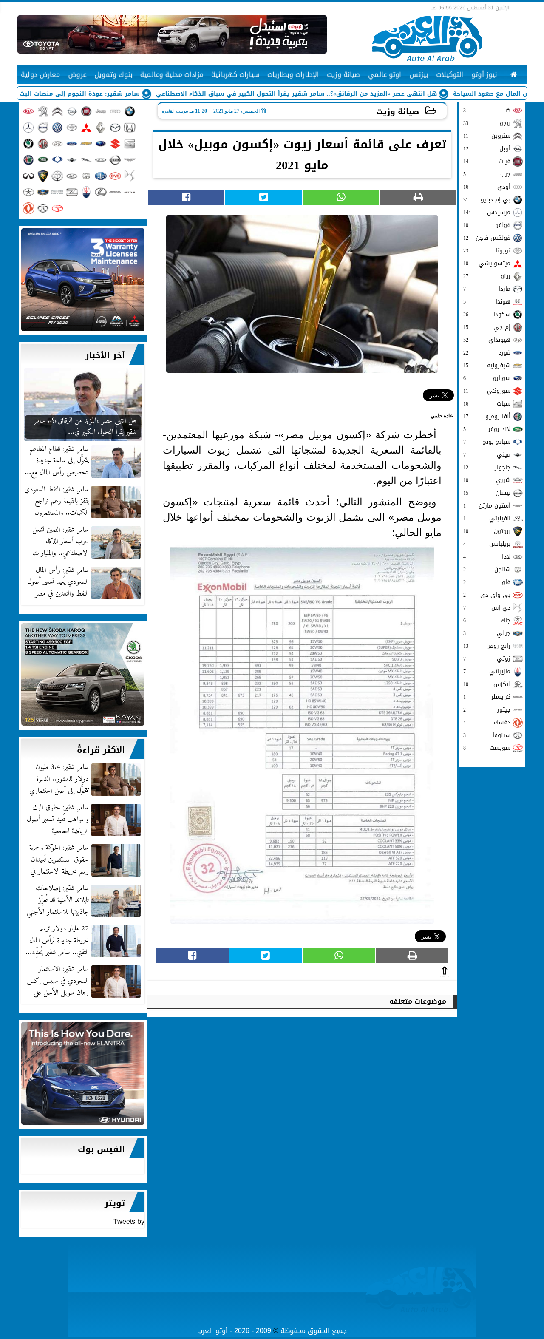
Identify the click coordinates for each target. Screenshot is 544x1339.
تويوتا (486, 250)
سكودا (486, 314)
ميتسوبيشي (486, 263)
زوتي (486, 658)
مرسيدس (486, 212)
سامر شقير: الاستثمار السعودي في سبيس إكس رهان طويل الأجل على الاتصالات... (84, 981)
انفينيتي (486, 518)
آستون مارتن (486, 505)
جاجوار (486, 467)
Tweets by (128, 1221)
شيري (486, 480)
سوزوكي (486, 391)
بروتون (486, 531)
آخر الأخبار (105, 355)
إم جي (486, 327)
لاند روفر (486, 429)
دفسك (486, 722)
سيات (486, 403)
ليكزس (486, 684)
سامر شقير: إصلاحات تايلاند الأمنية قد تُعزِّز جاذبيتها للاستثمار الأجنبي (58, 900)
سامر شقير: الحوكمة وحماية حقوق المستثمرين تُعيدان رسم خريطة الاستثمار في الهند (85, 860)
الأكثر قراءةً (101, 749)
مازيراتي (486, 671)
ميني (486, 454)
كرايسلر (486, 697)
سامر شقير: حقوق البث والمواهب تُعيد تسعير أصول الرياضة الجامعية (58, 819)
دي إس (486, 607)
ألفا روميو (486, 416)
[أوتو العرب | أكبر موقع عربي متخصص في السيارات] (82, 279)
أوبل (486, 148)
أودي (486, 187)
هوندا (486, 301)
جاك (486, 620)
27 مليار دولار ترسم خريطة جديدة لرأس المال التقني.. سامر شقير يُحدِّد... (57, 940)
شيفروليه (486, 365)
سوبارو (486, 378)
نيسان (486, 493)
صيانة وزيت (397, 111)
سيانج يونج (486, 442)
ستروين (486, 135)
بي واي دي (486, 595)
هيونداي (486, 340)
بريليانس (486, 544)
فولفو (486, 225)
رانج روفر (486, 646)
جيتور (486, 709)
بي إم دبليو (486, 199)
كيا (486, 110)
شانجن (486, 569)
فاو (486, 582)
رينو (486, 276)
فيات (486, 161)
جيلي (486, 633)
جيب (486, 174)
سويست (486, 748)
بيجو (486, 123)
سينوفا (486, 735)
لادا (486, 556)
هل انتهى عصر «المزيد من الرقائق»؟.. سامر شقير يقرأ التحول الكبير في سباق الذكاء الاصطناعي (340, 93)
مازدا (486, 289)
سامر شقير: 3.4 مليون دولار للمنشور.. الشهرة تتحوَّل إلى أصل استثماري (59, 779)
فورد (486, 352)
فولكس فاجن (486, 238)
